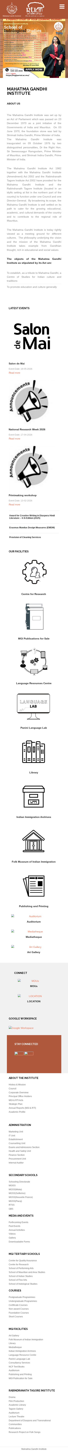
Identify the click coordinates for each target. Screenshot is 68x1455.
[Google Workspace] (21, 1027)
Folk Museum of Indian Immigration (34, 861)
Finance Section (17, 1155)
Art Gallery (33, 952)
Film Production (16, 1401)
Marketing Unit (16, 1131)
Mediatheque (34, 936)
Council (12, 1088)
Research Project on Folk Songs (24, 1432)
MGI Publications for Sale (34, 638)
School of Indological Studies (23, 1284)
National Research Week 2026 (27, 429)
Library (33, 772)
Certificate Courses (18, 1305)
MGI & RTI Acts (16, 1100)
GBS (11, 1209)
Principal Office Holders (20, 1096)
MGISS (12, 1185)
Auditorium (34, 921)
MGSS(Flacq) (15, 1201)
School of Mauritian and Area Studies (27, 1272)
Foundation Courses (19, 1313)
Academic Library (17, 1405)
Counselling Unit (17, 1143)
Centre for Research (33, 594)
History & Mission (17, 1084)
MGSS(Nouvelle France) (21, 1197)
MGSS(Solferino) (17, 1193)
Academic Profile (17, 1112)
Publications (15, 1428)
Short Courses (16, 1316)
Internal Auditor (16, 1162)
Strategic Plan (15, 1104)
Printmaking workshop (23, 495)
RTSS (12, 1205)
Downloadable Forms (19, 1241)
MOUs (34, 986)
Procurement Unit (17, 1159)
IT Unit (12, 1135)
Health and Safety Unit (20, 1151)
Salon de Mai (17, 363)
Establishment (16, 1139)
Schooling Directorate (19, 1182)
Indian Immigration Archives (34, 817)
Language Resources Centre (33, 683)
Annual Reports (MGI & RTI (22, 1108)
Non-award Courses (19, 1309)
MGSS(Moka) (15, 1189)
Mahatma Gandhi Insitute (23, 10)
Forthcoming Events (18, 1222)
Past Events (14, 1226)
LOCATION (33, 1001)
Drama (12, 1397)
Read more (14, 372)
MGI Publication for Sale (20, 1378)
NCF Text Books (16, 1366)
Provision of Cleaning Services (25, 537)
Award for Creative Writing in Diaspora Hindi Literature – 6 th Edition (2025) (32, 516)
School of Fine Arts (18, 1280)
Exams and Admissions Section (24, 1147)
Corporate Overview (18, 1092)
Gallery (12, 1238)
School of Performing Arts (21, 1268)
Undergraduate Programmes (23, 1301)
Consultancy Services (19, 1362)
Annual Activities (17, 1230)
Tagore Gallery (16, 1409)
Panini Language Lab (33, 727)
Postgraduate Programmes (22, 1297)
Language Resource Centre (22, 1355)
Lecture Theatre (16, 1416)
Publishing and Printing (33, 906)
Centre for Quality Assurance (23, 1260)
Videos (12, 1234)
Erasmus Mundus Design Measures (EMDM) (32, 527)
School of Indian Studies (21, 1276)
